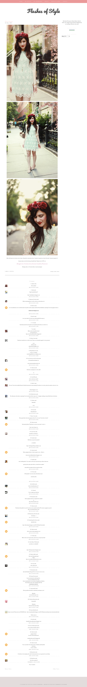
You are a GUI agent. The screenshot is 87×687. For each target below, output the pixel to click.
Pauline (33, 400)
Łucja (33, 563)
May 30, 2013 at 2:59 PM (33, 435)
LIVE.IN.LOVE (33, 476)
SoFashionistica (33, 394)
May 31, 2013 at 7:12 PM (33, 607)
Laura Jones (33, 431)
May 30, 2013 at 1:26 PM (33, 313)
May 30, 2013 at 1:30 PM (33, 335)
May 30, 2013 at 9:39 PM (33, 526)
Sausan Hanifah (33, 610)
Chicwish (31, 266)
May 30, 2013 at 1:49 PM (33, 374)
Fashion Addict (33, 554)
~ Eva (33, 322)
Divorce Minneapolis (33, 625)
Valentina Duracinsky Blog (34, 605)
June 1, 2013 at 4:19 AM (33, 629)
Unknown (33, 305)
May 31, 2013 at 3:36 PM (33, 596)
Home (21, 1)
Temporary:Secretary (33, 299)
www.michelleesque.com (33, 594)
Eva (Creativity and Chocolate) (33, 358)
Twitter (26, 264)
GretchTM (33, 377)
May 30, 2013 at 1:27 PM (33, 326)
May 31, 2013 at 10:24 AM (34, 585)
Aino (33, 409)
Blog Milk (53, 684)
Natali (33, 290)
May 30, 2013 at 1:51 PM (33, 380)
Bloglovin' (20, 264)
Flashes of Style (43, 11)
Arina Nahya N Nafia (33, 541)
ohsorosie (33, 450)
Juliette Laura (33, 338)
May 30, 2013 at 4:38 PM (33, 469)
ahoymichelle (33, 588)
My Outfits (28, 1)
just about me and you (33, 584)
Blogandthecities (33, 350)
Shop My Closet (56, 1)
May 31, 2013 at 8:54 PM (33, 616)
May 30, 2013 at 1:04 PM (33, 296)
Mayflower (33, 658)
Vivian (33, 471)
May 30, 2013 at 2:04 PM (33, 397)
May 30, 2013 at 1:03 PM (33, 287)
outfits (12, 271)
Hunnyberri (33, 652)
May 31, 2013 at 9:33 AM (33, 573)
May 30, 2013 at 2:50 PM (33, 419)
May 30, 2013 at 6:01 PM (33, 487)
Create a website (34, 647)
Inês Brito (33, 484)
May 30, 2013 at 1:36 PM (33, 355)
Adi (33, 490)
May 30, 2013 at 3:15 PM (33, 447)
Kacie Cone (33, 416)
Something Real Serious (33, 520)
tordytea (33, 283)
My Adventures (38, 1)
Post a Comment (32, 664)
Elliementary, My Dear (33, 513)
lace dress (30, 531)
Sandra (33, 459)
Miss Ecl (33, 316)
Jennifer (33, 437)
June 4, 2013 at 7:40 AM (33, 655)
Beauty (47, 1)
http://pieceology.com (34, 427)
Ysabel (33, 535)
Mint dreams (9, 21)
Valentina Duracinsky (33, 599)
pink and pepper (39, 266)
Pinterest (45, 264)
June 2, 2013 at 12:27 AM (33, 649)
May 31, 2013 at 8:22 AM (33, 567)
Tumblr (38, 264)
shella (33, 619)
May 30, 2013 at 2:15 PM (33, 413)
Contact (65, 1)
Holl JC (33, 383)
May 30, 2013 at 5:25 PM (33, 481)
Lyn (33, 329)
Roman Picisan (33, 576)
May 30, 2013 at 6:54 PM (33, 503)
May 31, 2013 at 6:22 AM (33, 551)
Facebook (32, 264)
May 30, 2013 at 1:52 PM (33, 391)
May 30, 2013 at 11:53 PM (33, 539)
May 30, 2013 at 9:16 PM (33, 517)
